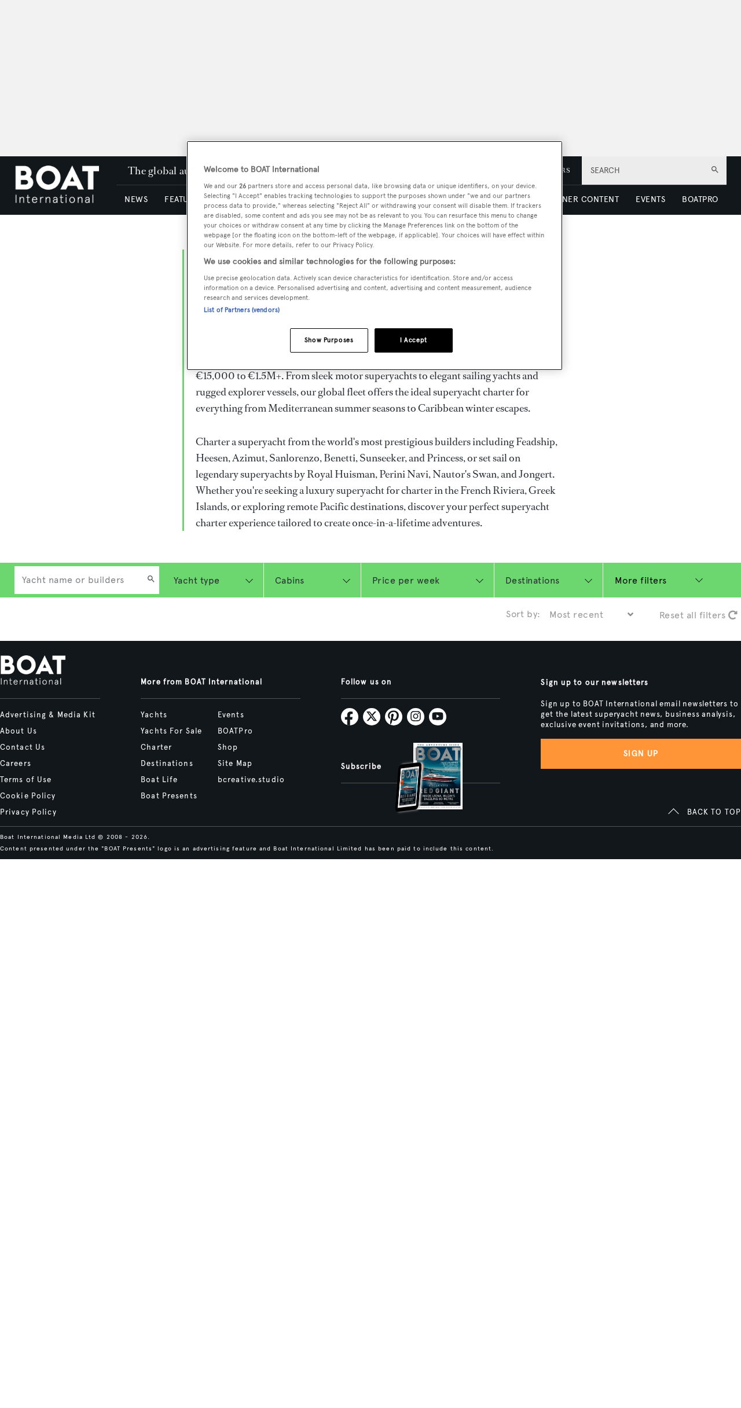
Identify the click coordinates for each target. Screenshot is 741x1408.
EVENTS (650, 199)
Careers (15, 763)
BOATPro (235, 731)
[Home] (65, 185)
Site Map (235, 763)
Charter (156, 747)
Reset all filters (693, 615)
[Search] (151, 580)
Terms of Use (26, 779)
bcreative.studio (251, 779)
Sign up (640, 753)
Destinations (167, 763)
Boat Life (159, 779)
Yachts (154, 715)
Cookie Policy (28, 796)
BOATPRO (700, 199)
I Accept (413, 340)
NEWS (136, 199)
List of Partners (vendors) (242, 310)
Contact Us (22, 747)
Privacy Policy (28, 812)
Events (231, 715)
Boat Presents (169, 796)
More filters (641, 580)
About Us (18, 731)
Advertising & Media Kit (48, 715)
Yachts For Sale (171, 731)
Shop (228, 747)
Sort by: (523, 613)
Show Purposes (329, 340)
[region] (374, 256)
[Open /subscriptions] (419, 779)
